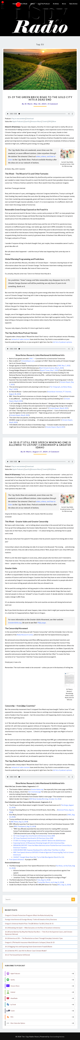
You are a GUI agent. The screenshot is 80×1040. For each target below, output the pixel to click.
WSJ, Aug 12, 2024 (64, 885)
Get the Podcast (44, 4)
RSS (50, 121)
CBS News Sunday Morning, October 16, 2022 (45, 799)
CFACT (31, 358)
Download (30, 118)
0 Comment (53, 104)
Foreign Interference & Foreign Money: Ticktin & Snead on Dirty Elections (31, 919)
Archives (56, 4)
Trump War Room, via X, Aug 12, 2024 (50, 882)
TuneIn (44, 121)
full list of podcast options (62, 342)
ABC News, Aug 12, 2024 (19, 822)
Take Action (73, 4)
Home (15, 4)
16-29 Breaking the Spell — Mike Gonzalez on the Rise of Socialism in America (32, 928)
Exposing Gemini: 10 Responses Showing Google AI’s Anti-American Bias (38, 843)
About (32, 4)
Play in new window (18, 118)
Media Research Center (25, 635)
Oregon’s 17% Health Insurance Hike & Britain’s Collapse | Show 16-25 (30, 942)
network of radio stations (20, 339)
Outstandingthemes (57, 1037)
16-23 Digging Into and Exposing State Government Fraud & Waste (28, 946)
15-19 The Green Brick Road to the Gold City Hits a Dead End (40, 98)
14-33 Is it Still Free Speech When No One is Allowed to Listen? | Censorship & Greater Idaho (40, 445)
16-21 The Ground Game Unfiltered (17, 955)
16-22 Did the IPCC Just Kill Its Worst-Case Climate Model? (26, 951)
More (54, 121)
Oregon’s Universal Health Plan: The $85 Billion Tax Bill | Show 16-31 (29, 924)
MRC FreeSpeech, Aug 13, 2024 (24, 826)
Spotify (27, 121)
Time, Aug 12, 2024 (43, 880)
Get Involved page (34, 792)
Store (64, 4)
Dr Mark (28, 104)
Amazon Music (36, 121)
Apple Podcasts (18, 121)
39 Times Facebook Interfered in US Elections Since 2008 (33, 838)
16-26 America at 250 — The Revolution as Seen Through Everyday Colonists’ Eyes (34, 938)
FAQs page (42, 622)
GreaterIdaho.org (15, 622)
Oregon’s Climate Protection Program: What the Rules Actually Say (29, 915)
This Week (23, 4)
